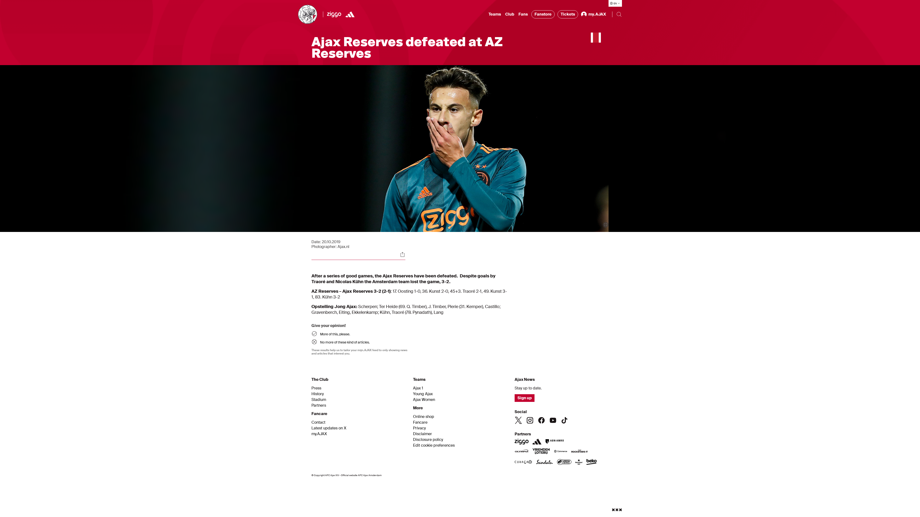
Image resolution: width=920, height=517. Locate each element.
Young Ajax (423, 394)
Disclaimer (422, 434)
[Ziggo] (334, 14)
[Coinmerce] (561, 451)
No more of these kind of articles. (345, 342)
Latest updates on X (328, 428)
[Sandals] (544, 462)
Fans (523, 14)
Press (316, 388)
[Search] (619, 14)
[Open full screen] (606, 225)
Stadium (318, 399)
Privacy (419, 428)
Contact (318, 422)
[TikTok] (564, 420)
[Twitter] (518, 420)
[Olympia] (522, 451)
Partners (318, 405)
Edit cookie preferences (434, 445)
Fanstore (543, 14)
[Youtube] (553, 420)
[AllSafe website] (564, 462)
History (317, 394)
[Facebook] (541, 420)
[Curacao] (523, 462)
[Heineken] (579, 462)
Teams (495, 14)
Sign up (525, 397)
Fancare (420, 422)
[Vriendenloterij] (541, 451)
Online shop (423, 416)
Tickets (568, 14)
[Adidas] (350, 14)
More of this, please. (335, 334)
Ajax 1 (418, 388)
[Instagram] (530, 420)
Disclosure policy (428, 439)
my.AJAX (319, 434)
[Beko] (591, 462)
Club (509, 14)
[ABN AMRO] (554, 441)
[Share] (402, 254)
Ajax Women (424, 399)
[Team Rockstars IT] (579, 451)
